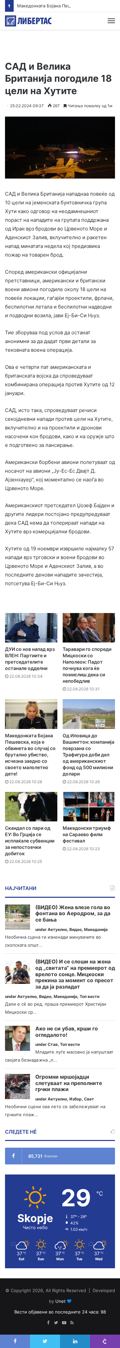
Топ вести (89, 996)
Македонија (96, 929)
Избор (75, 1098)
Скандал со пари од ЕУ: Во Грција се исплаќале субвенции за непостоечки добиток (29, 840)
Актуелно (57, 929)
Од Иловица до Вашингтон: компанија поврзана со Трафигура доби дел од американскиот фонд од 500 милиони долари (88, 755)
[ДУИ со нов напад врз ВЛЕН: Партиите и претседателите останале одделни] (31, 628)
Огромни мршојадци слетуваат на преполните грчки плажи (68, 1083)
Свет (89, 1098)
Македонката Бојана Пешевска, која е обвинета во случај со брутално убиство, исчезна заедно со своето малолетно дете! (30, 755)
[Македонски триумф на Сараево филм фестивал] (89, 807)
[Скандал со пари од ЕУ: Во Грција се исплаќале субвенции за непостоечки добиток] (31, 807)
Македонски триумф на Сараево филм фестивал (87, 834)
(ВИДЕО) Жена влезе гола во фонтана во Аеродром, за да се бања (72, 913)
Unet (60, 1301)
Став (53, 1044)
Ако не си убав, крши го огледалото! (66, 1032)
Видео (75, 929)
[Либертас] (28, 20)
